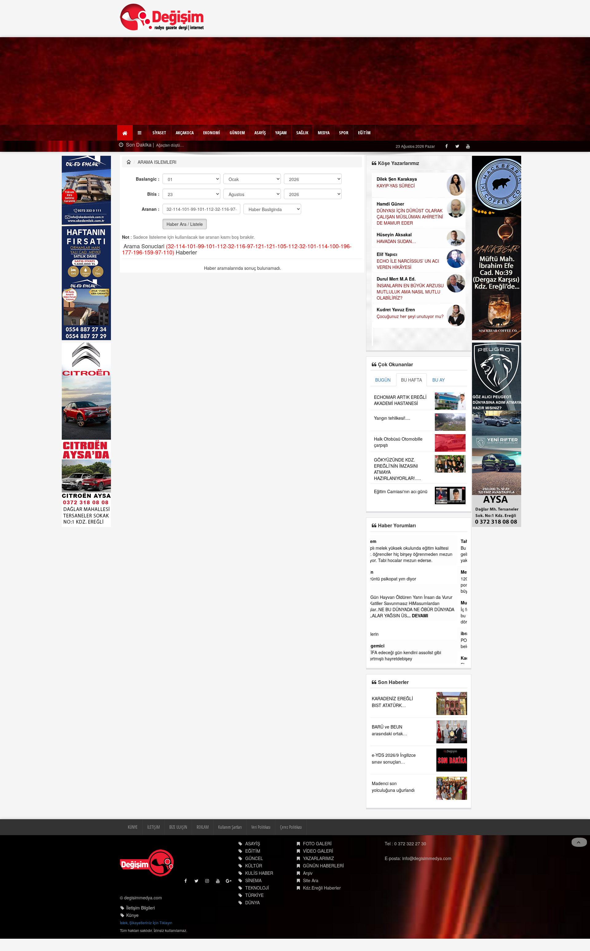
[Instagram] (207, 882)
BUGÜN (383, 380)
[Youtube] (467, 146)
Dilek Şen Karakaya (396, 179)
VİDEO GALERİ (318, 851)
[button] (140, 132)
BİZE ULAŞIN (178, 827)
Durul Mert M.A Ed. (395, 279)
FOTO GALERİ (317, 843)
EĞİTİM (364, 133)
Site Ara (310, 880)
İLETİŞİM (153, 827)
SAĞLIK (302, 133)
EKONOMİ (211, 133)
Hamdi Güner (389, 204)
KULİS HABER (259, 873)
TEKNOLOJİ (257, 888)
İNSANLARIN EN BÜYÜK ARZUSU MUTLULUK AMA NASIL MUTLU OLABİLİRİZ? (409, 291)
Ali (377, 590)
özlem (380, 541)
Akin (379, 572)
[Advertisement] (295, 80)
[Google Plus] (229, 882)
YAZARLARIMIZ (318, 858)
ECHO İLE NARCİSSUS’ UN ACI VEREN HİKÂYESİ (407, 264)
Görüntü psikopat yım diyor (400, 579)
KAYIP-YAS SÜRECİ (395, 186)
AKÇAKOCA (185, 133)
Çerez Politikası (291, 827)
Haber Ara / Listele (185, 224)
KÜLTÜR (253, 866)
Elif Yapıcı (386, 254)
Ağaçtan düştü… (169, 144)
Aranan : (150, 209)
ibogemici (384, 646)
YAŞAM (281, 133)
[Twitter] (457, 146)
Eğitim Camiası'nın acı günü (400, 491)
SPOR (343, 133)
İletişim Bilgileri (140, 908)
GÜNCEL (254, 858)
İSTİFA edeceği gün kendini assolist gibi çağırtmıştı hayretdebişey (412, 655)
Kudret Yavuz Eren (395, 309)
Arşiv (308, 873)
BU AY (438, 380)
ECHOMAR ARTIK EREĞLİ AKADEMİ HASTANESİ (400, 400)
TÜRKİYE (254, 895)
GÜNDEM (237, 133)
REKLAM (203, 827)
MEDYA (323, 133)
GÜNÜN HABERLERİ (323, 866)
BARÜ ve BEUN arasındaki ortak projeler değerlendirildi (393, 733)
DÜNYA (252, 902)
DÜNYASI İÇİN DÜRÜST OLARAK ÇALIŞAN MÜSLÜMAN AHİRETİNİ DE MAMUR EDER (409, 216)
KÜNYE (133, 827)
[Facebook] (446, 146)
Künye (132, 915)
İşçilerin (381, 634)
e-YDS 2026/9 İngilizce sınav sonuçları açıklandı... (394, 762)
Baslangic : (147, 179)
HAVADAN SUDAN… (395, 241)
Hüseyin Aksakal (393, 234)
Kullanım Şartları (230, 827)
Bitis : (153, 194)
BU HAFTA (411, 380)
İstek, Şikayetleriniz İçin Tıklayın (146, 922)
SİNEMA (253, 880)
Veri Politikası (260, 827)
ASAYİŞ (260, 133)
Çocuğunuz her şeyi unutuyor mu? (409, 316)
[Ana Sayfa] (162, 17)
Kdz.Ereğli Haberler (322, 888)
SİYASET (159, 133)
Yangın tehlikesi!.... (392, 418)
